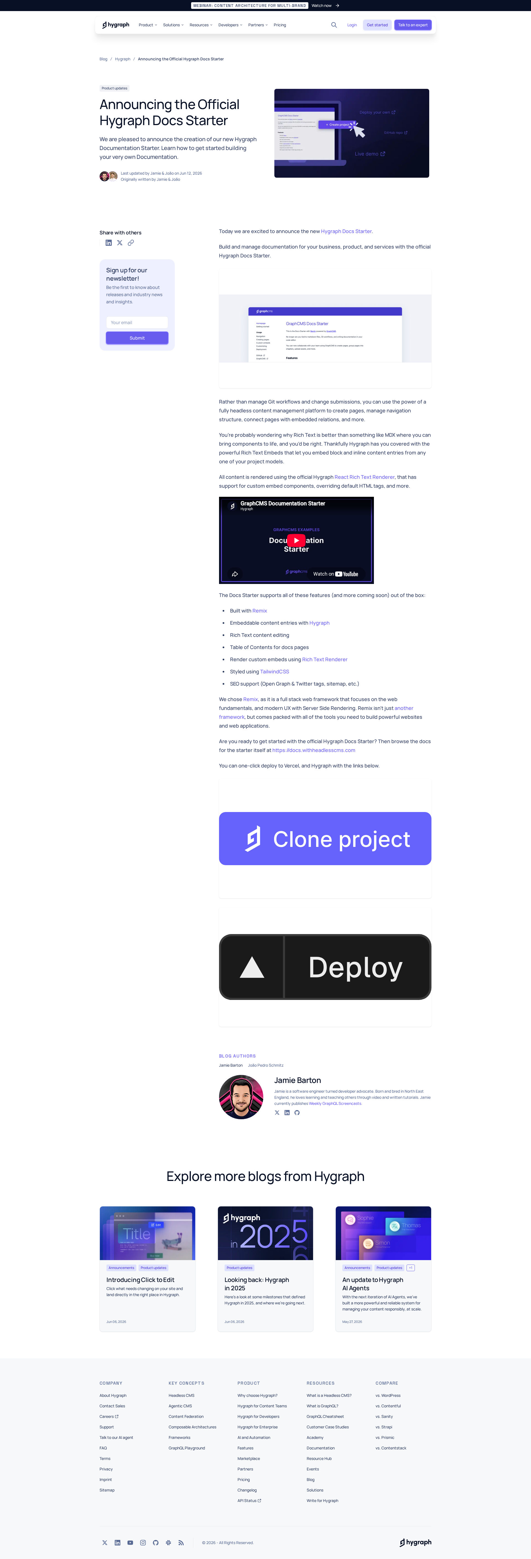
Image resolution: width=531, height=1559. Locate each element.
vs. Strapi (384, 1426)
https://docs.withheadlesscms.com (313, 750)
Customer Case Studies (328, 1426)
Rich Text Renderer (325, 659)
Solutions (171, 24)
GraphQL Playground (187, 1448)
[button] (265, 5)
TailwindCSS (274, 671)
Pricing (280, 24)
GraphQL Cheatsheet (325, 1416)
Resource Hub (319, 1458)
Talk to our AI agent (116, 1437)
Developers (228, 24)
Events (313, 1469)
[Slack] (168, 1542)
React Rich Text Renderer (365, 477)
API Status (247, 1500)
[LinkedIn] (117, 1542)
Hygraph (319, 622)
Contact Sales (112, 1405)
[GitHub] (155, 1542)
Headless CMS (181, 1395)
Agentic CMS (180, 1405)
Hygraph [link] (122, 58)
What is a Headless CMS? (329, 1395)
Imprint (106, 1479)
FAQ (103, 1448)
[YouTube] (130, 1542)
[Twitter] (105, 1542)
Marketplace (249, 1458)
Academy (315, 1437)
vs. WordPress (388, 1395)
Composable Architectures (192, 1426)
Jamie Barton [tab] (231, 1065)
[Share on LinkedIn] (108, 242)
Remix (260, 610)
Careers (107, 1416)
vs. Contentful (388, 1405)
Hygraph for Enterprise (258, 1426)
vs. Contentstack (391, 1448)
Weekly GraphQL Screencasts (335, 1103)
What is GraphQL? (322, 1405)
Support (107, 1426)
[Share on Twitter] (119, 242)
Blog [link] (103, 58)
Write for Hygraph (322, 1500)
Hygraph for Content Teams (262, 1405)
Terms (105, 1458)
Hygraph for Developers (258, 1416)
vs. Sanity (384, 1416)
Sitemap (107, 1490)
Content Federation (186, 1416)
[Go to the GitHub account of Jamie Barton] (297, 1112)
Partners (256, 24)
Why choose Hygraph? (257, 1395)
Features (245, 1448)
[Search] (334, 25)
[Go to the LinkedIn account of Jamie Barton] (287, 1112)
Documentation (321, 1448)
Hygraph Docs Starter (346, 231)
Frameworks (179, 1437)
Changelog (247, 1490)
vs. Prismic (385, 1437)
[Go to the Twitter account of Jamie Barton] (277, 1112)
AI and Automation (254, 1437)
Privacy (106, 1469)
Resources (199, 24)
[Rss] (181, 1542)
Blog (310, 1479)
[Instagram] (143, 1542)
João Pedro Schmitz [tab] (265, 1065)
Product (146, 24)
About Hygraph (113, 1395)
